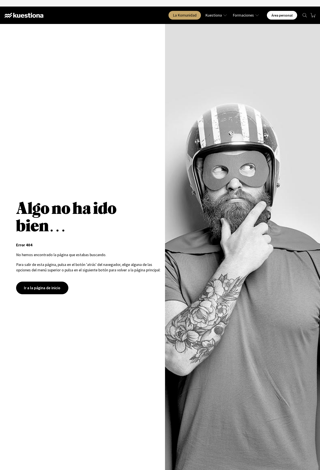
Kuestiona (213, 15)
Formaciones (243, 15)
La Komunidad (185, 15)
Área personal (282, 15)
